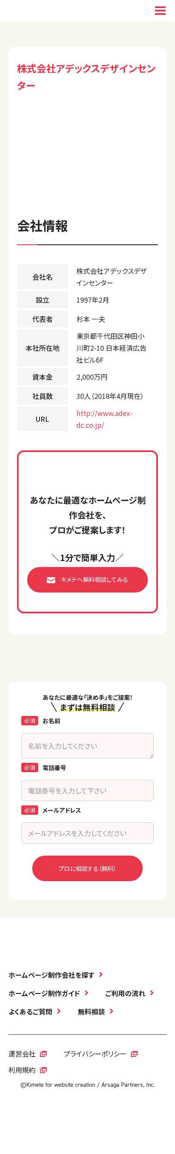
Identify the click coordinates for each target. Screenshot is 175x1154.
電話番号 (54, 767)
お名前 (51, 720)
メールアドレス (61, 810)
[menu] (160, 10)
